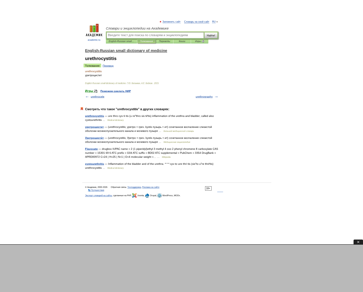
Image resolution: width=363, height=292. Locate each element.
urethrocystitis (94, 115)
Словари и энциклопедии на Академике (137, 28)
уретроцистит (94, 126)
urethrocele (97, 96)
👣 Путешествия (96, 190)
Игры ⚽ (199, 41)
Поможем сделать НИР (115, 91)
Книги (182, 41)
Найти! (211, 35)
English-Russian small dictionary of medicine (121, 41)
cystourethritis (94, 163)
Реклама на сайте (150, 187)
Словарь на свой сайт (196, 21)
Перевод (108, 65)
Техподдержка (134, 187)
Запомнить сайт (172, 21)
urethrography (204, 96)
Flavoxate (91, 148)
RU (214, 21)
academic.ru (94, 40)
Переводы (164, 41)
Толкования (146, 41)
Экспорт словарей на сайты (98, 195)
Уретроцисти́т (94, 137)
